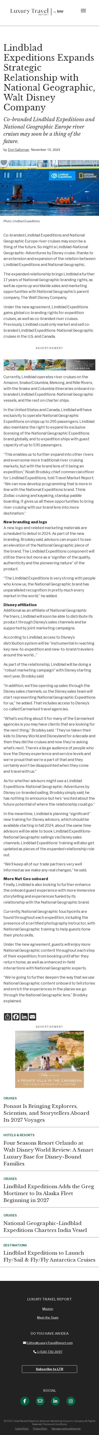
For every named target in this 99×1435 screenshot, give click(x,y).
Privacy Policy (40, 1428)
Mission (47, 1309)
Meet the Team (47, 1317)
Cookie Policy (22, 1428)
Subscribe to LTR (49, 1369)
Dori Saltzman (18, 150)
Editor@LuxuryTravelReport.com (50, 1343)
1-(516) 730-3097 (49, 1352)
